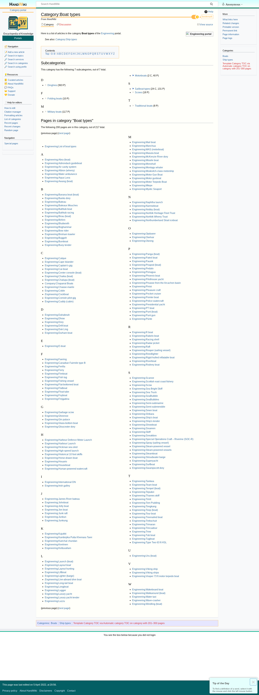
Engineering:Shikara (143, 414)
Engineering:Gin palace (57, 419)
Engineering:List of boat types (60, 146)
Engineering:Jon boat (56, 509)
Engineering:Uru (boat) (144, 555)
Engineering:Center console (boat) (63, 272)
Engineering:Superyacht (145, 460)
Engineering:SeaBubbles (145, 399)
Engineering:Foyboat (56, 395)
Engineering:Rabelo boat (145, 336)
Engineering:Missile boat (145, 160)
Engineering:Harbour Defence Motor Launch (68, 440)
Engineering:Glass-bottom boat (61, 423)
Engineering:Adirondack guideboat (63, 163)
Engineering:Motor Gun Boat (147, 174)
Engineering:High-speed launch (62, 450)
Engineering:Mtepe (142, 185)
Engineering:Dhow (55, 318)
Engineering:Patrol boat (144, 257)
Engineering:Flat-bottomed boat (61, 384)
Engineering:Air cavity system (60, 167)
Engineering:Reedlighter (145, 354)
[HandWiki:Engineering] (188, 33)
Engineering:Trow (141, 531)
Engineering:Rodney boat (145, 364)
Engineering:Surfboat (143, 464)
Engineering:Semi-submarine (147, 403)
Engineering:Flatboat (56, 388)
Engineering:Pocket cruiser (146, 293)
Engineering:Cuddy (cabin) (59, 301)
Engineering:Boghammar (58, 227)
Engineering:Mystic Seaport (147, 189)
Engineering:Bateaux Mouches (61, 205)
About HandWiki (28, 690)
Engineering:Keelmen (56, 544)
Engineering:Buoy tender (58, 245)
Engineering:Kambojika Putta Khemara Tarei (68, 537)
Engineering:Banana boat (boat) (62, 194)
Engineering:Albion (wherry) (60, 170)
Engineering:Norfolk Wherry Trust (150, 216)
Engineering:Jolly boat (57, 506)
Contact (71, 690)
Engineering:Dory (54, 322)
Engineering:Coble (55, 290)
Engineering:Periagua (144, 272)
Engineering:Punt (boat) (145, 311)
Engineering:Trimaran (143, 524)
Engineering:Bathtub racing (59, 212)
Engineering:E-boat (55, 346)
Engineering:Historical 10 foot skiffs (63, 454)
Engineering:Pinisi (142, 286)
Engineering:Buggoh (56, 238)
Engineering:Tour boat (144, 513)
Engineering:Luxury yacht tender (62, 597)
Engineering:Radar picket (145, 343)
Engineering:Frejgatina (57, 399)
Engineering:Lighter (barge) (59, 576)
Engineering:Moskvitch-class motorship (153, 171)
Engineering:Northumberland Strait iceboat (155, 220)
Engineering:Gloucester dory (60, 426)
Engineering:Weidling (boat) (147, 604)
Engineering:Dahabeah (57, 315)
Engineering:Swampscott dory (148, 468)
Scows (138, 92)
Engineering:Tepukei (143, 492)
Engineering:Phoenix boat (146, 275)
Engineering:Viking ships (145, 572)
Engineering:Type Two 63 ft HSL (149, 542)
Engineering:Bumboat (56, 241)
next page (64, 133)
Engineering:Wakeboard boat (147, 589)
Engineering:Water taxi (144, 596)
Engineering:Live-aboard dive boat (63, 579)
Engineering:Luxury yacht (58, 594)
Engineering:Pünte (142, 319)
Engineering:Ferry (54, 370)
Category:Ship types (66, 39)
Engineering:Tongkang (144, 506)
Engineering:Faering (56, 359)
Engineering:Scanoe (143, 378)
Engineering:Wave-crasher (146, 600)
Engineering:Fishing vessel (59, 381)
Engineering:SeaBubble (145, 396)
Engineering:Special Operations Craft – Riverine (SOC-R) (162, 439)
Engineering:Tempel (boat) (146, 488)
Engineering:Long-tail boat (59, 583)
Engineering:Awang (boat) (59, 181)
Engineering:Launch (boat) (59, 561)
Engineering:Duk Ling (56, 329)
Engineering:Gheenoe (56, 416)
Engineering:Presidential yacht (148, 304)
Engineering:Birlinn (55, 220)
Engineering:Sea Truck (144, 392)
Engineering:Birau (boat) (58, 216)
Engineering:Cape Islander (59, 262)
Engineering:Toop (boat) (145, 510)
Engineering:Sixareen (143, 428)
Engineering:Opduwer (144, 233)
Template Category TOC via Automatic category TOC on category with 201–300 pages (119, 623)
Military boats (55, 111)
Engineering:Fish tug (56, 377)
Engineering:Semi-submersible (148, 406)
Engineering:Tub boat (143, 535)
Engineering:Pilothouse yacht (148, 279)
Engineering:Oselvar (143, 237)
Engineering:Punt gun (143, 315)
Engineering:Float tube (57, 391)
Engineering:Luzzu (55, 601)
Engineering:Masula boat (145, 153)
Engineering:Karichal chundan (61, 541)
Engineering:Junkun (55, 517)
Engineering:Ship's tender (146, 421)
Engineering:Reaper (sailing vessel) (151, 350)
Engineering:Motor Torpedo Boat (149, 182)
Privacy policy (9, 690)
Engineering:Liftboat (55, 572)
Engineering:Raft (141, 346)
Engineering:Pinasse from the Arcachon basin (156, 283)
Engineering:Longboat (56, 586)
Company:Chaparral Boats (59, 283)
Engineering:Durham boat (58, 333)
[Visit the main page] (18, 23)
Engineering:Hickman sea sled (61, 447)
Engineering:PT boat (143, 308)
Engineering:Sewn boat (144, 410)
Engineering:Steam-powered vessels (151, 450)
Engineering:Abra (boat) (57, 159)
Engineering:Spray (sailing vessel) (150, 442)
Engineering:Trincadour (144, 528)
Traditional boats (144, 105)
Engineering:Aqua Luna (57, 177)
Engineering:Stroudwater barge (148, 457)
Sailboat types (142, 89)
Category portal (18, 10)
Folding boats (55, 98)
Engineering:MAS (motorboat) (148, 149)
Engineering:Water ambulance (61, 174)
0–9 (53, 54)
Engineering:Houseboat (57, 465)
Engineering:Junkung (56, 520)
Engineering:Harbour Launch (60, 443)
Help (210, 11)
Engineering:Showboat (144, 424)
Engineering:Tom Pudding (146, 503)
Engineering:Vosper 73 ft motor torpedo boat (155, 576)
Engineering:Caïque (55, 258)
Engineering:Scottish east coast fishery (152, 381)
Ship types (65, 623)
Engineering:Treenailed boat (147, 517)
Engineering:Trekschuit (144, 521)
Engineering (107, 33)
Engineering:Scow (142, 385)
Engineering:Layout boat (58, 565)
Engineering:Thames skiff (145, 495)
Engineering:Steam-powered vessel (151, 446)
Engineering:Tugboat (143, 539)
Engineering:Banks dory (57, 198)
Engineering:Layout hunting (59, 568)
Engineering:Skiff (141, 432)
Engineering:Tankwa (143, 481)
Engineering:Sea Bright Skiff (147, 388)
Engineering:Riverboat (144, 361)
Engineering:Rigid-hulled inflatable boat (153, 357)
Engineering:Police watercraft (148, 301)
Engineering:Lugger (55, 590)
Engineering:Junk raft (56, 513)
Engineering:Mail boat (144, 142)
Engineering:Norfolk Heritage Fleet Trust (153, 213)
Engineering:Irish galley (57, 485)
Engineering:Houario (56, 461)
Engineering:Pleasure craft (146, 290)
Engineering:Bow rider (57, 230)
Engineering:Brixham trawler (60, 234)
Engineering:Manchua (144, 146)
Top (47, 54)
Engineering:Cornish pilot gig (60, 298)
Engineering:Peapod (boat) (146, 265)
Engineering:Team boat (144, 484)
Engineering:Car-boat (56, 269)
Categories (43, 623)
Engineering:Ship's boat (145, 417)
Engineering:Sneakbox (144, 435)
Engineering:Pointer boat (145, 297)
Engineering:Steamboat (144, 453)
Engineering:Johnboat (56, 502)
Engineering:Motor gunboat (146, 178)
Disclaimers (45, 690)
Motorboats (141, 75)
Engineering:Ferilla (55, 366)
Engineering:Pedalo (142, 268)
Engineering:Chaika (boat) (59, 276)
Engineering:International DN (60, 482)
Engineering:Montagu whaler (147, 167)
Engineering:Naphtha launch (147, 202)
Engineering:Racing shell (145, 339)
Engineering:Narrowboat (145, 206)
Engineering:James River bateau (62, 499)
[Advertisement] (129, 658)
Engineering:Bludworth (57, 223)
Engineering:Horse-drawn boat (61, 458)
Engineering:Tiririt (141, 499)
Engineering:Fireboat (56, 373)
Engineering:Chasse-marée (59, 287)
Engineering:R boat (142, 332)
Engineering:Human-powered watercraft (66, 468)
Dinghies (52, 85)
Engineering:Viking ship (145, 569)
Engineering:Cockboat (57, 294)
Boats (54, 623)
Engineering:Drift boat (56, 325)
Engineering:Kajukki (55, 533)
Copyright (59, 690)
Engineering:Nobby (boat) (146, 209)
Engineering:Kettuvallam (58, 548)
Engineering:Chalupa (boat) (59, 280)
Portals (18, 38)
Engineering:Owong (142, 241)
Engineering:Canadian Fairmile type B (65, 363)
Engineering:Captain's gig (58, 265)
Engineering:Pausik (142, 261)
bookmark (207, 16)
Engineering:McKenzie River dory (150, 156)
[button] (199, 34)
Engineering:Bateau (55, 202)
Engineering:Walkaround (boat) (148, 593)
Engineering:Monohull (144, 164)
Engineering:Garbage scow (59, 412)
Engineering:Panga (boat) (146, 254)
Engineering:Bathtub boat (58, 209)
